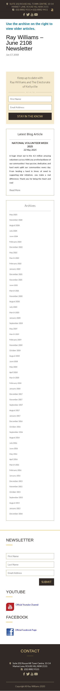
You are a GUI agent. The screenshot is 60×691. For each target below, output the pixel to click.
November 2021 (15, 280)
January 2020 (14, 318)
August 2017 (14, 410)
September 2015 (16, 497)
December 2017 (15, 394)
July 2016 (13, 443)
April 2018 (13, 372)
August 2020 (14, 301)
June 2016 (13, 448)
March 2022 (14, 258)
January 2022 (14, 269)
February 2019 (15, 340)
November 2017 (15, 399)
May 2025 (13, 214)
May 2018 (13, 367)
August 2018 (14, 356)
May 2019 (13, 329)
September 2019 (16, 323)
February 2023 (15, 242)
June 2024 (13, 236)
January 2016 (14, 476)
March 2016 (14, 465)
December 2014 (15, 514)
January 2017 (14, 416)
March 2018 (14, 378)
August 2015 (14, 503)
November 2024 (15, 220)
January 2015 (14, 508)
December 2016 (15, 421)
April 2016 (13, 459)
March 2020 (14, 312)
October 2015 (14, 492)
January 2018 (14, 389)
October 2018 (14, 350)
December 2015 (15, 481)
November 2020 (15, 296)
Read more (14, 190)
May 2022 (13, 252)
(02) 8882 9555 (31, 669)
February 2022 (15, 263)
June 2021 (13, 285)
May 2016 (13, 454)
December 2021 (15, 274)
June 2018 (13, 361)
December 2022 (15, 247)
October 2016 (14, 427)
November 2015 (15, 486)
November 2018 (15, 345)
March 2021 (14, 291)
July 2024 (13, 231)
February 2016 (15, 470)
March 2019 (14, 334)
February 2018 (15, 383)
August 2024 (14, 225)
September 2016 (16, 432)
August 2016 (14, 437)
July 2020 (13, 307)
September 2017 (16, 405)
